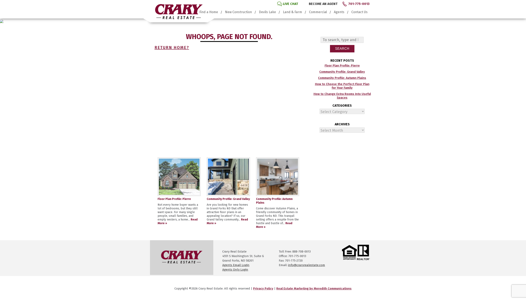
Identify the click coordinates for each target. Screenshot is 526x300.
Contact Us (359, 12)
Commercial (318, 12)
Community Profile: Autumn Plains (342, 78)
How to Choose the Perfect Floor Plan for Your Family (342, 86)
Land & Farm (292, 12)
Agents (339, 12)
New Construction (238, 12)
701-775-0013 (358, 4)
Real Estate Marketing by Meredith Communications (314, 288)
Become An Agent (323, 4)
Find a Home (208, 12)
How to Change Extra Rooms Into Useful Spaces (342, 95)
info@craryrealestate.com (306, 265)
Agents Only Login (235, 269)
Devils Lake (267, 12)
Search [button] (342, 48)
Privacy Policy (263, 288)
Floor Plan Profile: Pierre (342, 65)
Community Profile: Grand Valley (342, 72)
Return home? (172, 47)
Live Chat (290, 4)
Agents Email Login (235, 265)
